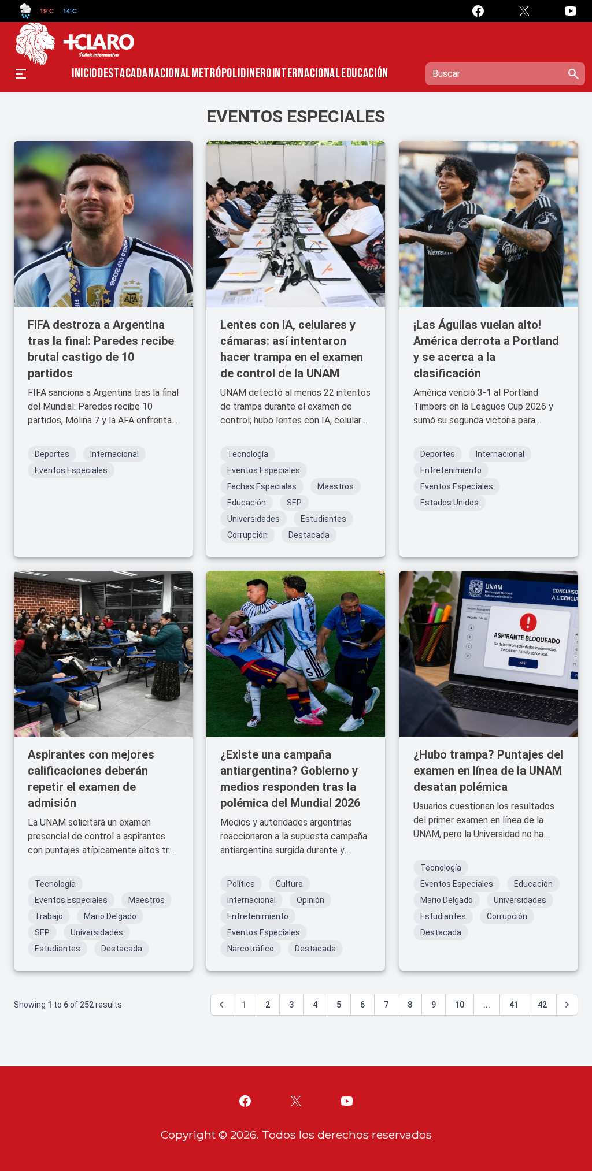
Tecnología (247, 454)
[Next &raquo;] (567, 1005)
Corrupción (247, 535)
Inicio (84, 74)
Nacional (169, 74)
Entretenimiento (451, 470)
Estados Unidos (449, 502)
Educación (364, 74)
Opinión (310, 900)
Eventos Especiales (71, 470)
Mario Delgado (110, 916)
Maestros (335, 486)
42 (542, 1004)
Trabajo (49, 916)
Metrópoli (215, 74)
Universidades (253, 518)
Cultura (289, 884)
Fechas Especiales (262, 486)
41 (514, 1004)
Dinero (255, 74)
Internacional (306, 74)
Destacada (122, 74)
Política (241, 884)
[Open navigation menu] (21, 74)
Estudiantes (323, 518)
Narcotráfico (250, 948)
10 (459, 1004)
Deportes (52, 454)
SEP (294, 502)
